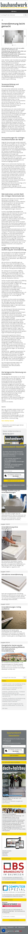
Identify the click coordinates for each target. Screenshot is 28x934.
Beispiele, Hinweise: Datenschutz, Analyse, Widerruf (14, 485)
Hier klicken (16, 476)
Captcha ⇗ (20, 477)
